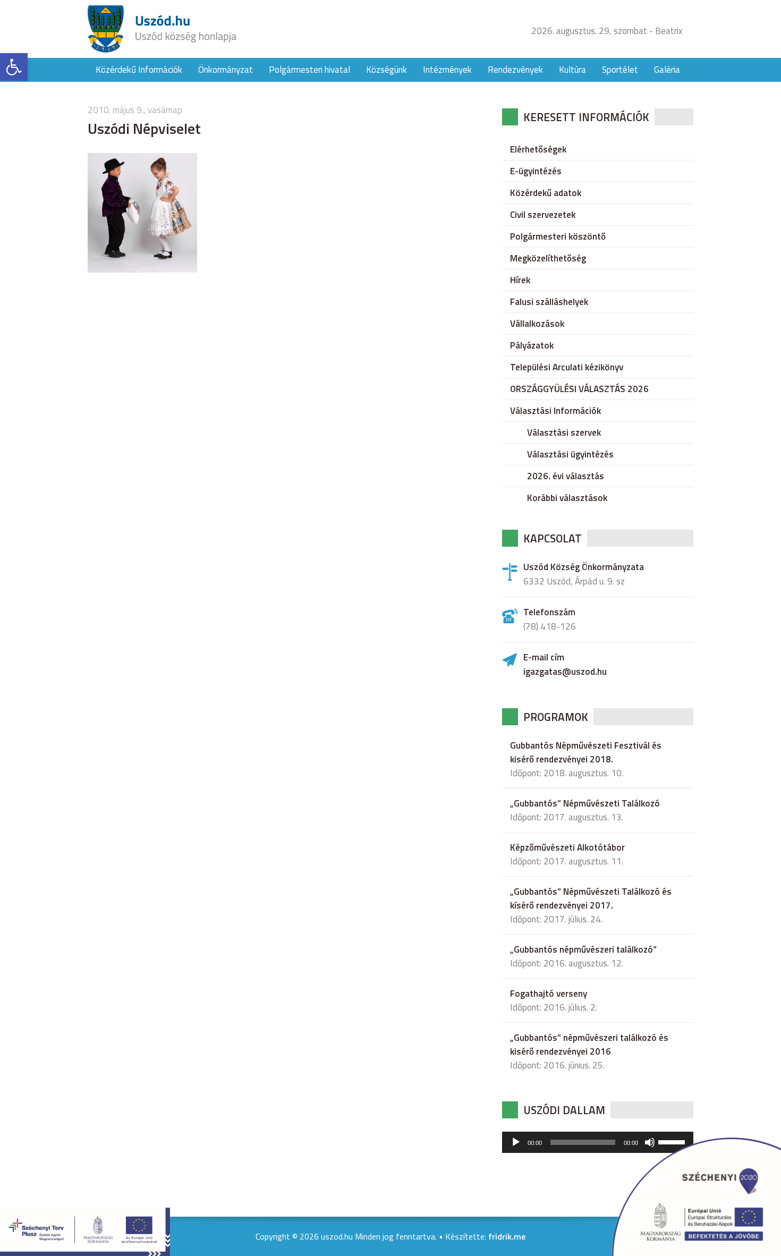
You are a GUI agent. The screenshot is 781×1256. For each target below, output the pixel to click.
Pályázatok (532, 345)
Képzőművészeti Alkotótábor (567, 847)
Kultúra (572, 70)
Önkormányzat (225, 70)
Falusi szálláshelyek (549, 302)
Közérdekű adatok (545, 193)
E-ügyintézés (536, 171)
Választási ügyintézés (570, 454)
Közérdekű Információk (139, 70)
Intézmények (447, 70)
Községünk (386, 70)
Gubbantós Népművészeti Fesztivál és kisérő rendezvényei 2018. (585, 752)
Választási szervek (564, 432)
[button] (14, 67)
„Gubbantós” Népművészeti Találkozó (585, 803)
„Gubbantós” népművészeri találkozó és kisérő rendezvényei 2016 (589, 1044)
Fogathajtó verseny (548, 993)
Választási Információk (555, 411)
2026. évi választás (565, 476)
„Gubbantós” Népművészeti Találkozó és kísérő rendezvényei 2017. (591, 898)
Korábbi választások (567, 498)
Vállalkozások (537, 323)
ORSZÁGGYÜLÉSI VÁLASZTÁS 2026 (579, 389)
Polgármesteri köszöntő (558, 236)
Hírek (520, 280)
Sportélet (620, 70)
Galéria (667, 70)
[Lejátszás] (516, 1142)
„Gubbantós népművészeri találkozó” (583, 949)
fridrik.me (506, 1236)
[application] (597, 1142)
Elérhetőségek (538, 149)
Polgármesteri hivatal (309, 70)
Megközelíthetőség (548, 258)
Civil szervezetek (542, 215)
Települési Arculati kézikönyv (566, 367)
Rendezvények (515, 70)
